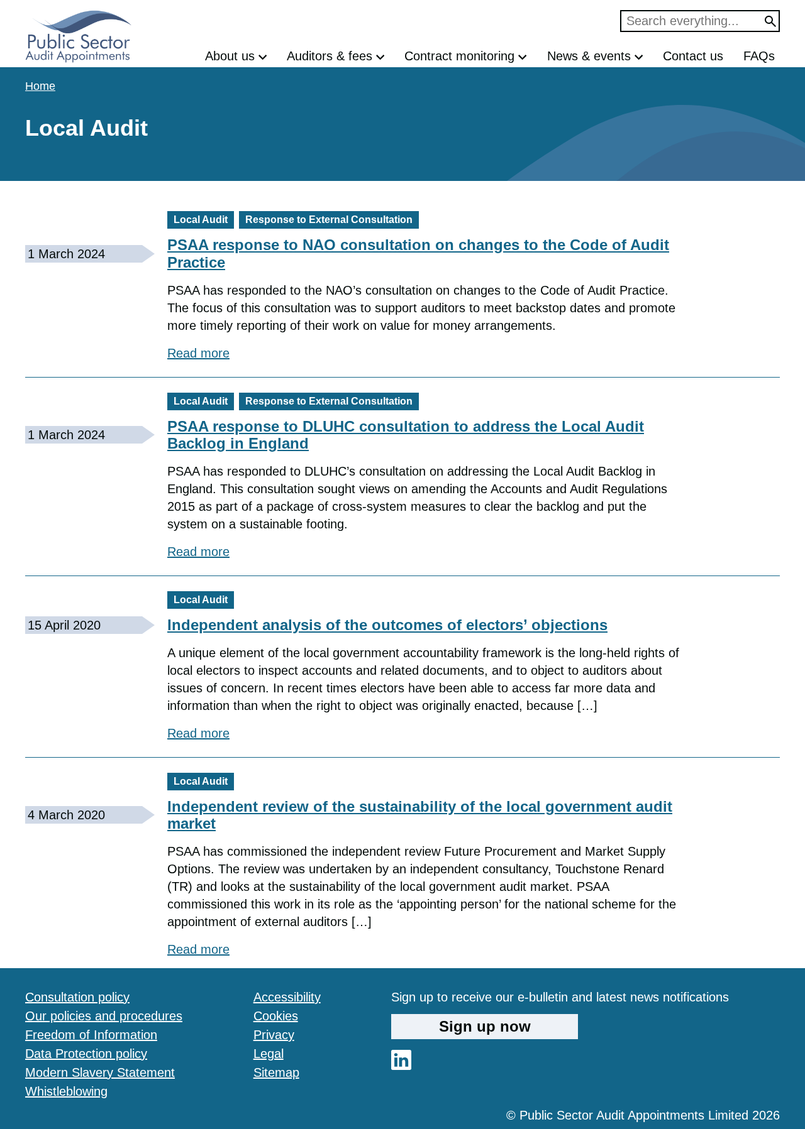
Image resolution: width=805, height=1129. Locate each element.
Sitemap (276, 1072)
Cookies (275, 1016)
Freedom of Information (91, 1035)
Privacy (273, 1035)
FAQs (759, 56)
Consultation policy (77, 997)
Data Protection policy (86, 1054)
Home (40, 86)
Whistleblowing (66, 1091)
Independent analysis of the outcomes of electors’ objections (387, 624)
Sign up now (485, 1026)
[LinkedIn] (401, 1065)
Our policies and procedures (103, 1016)
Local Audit (201, 219)
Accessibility (287, 997)
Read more (198, 353)
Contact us (693, 56)
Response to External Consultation (329, 219)
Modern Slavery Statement (100, 1072)
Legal (268, 1054)
